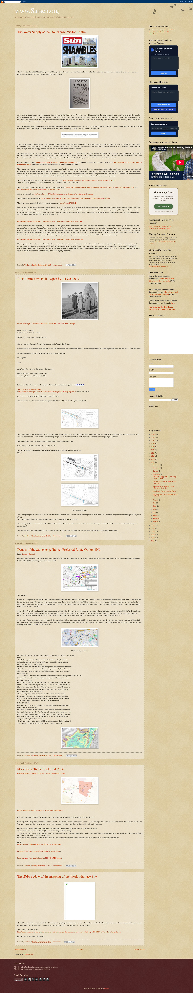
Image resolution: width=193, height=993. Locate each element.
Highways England (28, 554)
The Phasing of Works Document (29, 389)
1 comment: (57, 942)
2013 (153, 535)
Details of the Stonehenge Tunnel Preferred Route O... (163, 487)
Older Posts (139, 950)
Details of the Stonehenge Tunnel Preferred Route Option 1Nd (58, 549)
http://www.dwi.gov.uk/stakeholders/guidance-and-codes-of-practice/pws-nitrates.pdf (63, 194)
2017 (153, 462)
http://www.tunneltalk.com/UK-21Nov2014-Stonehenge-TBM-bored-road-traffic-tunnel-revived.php (75, 198)
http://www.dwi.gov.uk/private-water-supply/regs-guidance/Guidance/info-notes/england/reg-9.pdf (100, 187)
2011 (153, 541)
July (154, 503)
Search (163, 133)
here (173, 303)
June (155, 506)
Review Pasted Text (163, 105)
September (156, 474)
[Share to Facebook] (73, 265)
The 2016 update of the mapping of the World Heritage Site (57, 876)
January (156, 521)
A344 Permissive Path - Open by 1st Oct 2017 (48, 278)
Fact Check (163, 73)
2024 (153, 441)
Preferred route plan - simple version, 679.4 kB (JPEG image (38, 851)
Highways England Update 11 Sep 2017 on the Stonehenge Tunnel (41, 773)
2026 (153, 434)
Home (80, 950)
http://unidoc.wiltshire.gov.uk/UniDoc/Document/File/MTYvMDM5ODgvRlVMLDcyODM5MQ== (50, 239)
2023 (153, 444)
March (155, 515)
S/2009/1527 (80, 385)
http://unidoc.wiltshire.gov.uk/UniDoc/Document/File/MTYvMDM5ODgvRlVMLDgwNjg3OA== (49, 221)
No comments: (58, 265)
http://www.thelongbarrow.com (158, 266)
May (154, 509)
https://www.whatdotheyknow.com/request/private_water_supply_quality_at (89, 180)
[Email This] (67, 265)
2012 (153, 538)
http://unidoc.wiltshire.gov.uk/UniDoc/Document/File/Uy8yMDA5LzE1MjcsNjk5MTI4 (47, 392)
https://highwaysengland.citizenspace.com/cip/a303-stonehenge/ (40, 810)
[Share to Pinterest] (75, 265)
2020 (153, 453)
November (156, 468)
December (156, 465)
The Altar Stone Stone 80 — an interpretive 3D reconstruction (162, 32)
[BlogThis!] (69, 265)
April (154, 512)
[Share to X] (71, 265)
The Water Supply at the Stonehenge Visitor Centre (51, 31)
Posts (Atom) (28, 954)
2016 (153, 525)
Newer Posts (20, 950)
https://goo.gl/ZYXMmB (68, 203)
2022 (153, 447)
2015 (153, 528)
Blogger (106, 988)
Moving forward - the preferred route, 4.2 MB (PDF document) (39, 844)
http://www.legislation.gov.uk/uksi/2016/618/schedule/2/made (38, 189)
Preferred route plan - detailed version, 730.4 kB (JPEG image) (39, 858)
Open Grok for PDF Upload (163, 109)
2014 (153, 532)
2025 (153, 437)
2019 (153, 456)
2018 (153, 459)
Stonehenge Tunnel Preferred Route (41, 769)
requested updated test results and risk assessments (56, 162)
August (155, 500)
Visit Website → (163, 206)
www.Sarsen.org (37, 10)
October (156, 471)
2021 (153, 450)
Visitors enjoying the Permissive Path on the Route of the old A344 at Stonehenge (46, 324)
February (156, 518)
